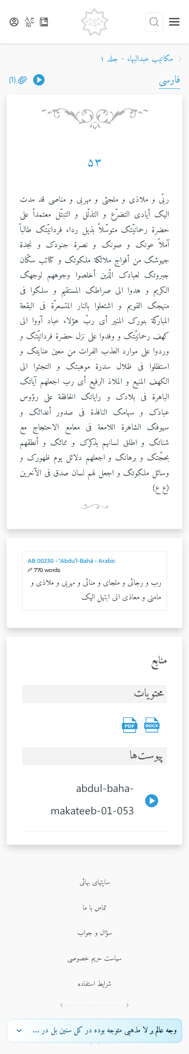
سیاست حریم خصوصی (94, 958)
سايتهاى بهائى (95, 882)
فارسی (169, 80)
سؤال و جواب (94, 933)
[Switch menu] (174, 21)
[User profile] (14, 22)
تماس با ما (94, 908)
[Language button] (30, 22)
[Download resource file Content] (151, 725)
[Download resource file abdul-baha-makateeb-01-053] (39, 80)
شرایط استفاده (95, 984)
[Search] (154, 22)
